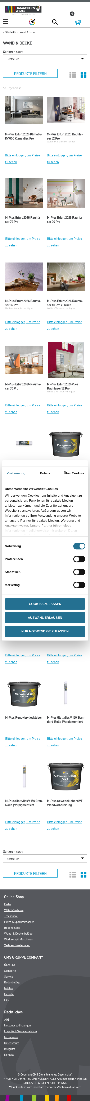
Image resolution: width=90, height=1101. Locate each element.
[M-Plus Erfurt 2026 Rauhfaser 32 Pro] (24, 278)
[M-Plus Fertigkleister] (66, 444)
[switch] (80, 559)
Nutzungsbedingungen (17, 1025)
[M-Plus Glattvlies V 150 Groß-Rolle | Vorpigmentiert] (24, 778)
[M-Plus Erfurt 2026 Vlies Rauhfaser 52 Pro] (66, 361)
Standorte (10, 970)
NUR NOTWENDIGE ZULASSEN (45, 631)
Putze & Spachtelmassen (19, 921)
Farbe (7, 904)
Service (8, 976)
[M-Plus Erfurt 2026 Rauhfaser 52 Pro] (66, 111)
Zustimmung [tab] (16, 473)
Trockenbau (11, 916)
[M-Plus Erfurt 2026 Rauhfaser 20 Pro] (66, 194)
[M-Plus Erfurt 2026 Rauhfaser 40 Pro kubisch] (66, 278)
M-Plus (8, 988)
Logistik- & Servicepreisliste (20, 1031)
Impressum (11, 1037)
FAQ (6, 1000)
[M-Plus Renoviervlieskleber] (24, 694)
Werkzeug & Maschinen (18, 939)
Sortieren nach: (13, 51)
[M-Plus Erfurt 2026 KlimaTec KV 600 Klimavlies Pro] (24, 111)
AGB (7, 1019)
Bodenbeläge (12, 927)
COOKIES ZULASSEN (45, 604)
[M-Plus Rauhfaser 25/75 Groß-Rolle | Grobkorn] (24, 444)
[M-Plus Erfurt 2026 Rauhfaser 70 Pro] (24, 361)
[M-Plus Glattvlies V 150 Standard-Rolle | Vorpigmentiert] (66, 694)
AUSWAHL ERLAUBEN (45, 617)
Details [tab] (45, 473)
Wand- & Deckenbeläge (18, 933)
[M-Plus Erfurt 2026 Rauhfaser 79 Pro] (24, 194)
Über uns (9, 965)
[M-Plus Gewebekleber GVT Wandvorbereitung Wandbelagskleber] (66, 778)
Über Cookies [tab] (74, 473)
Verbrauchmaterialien (17, 945)
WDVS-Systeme (13, 910)
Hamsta (9, 994)
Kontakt (9, 1054)
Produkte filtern (30, 73)
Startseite (10, 32)
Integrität (9, 1048)
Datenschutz (11, 1043)
